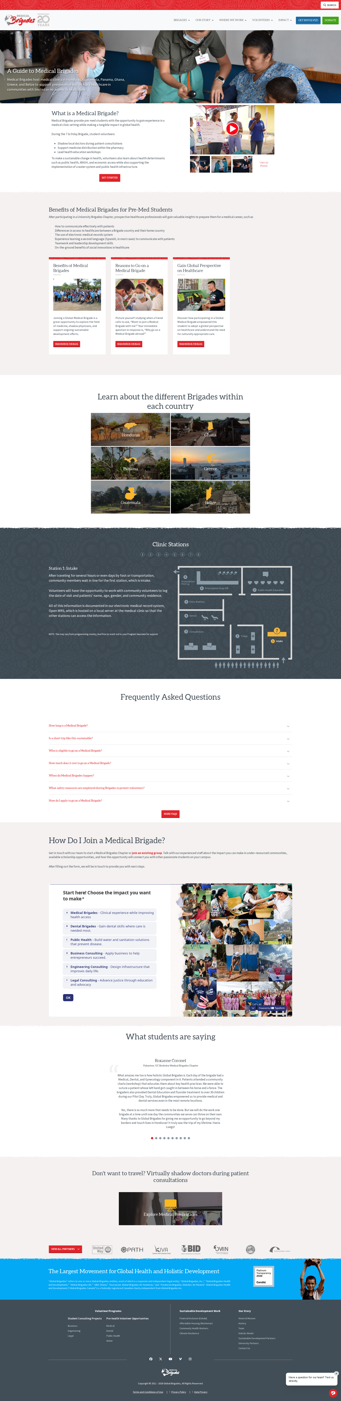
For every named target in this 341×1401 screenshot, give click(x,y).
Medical (110, 1325)
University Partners (249, 1343)
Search (331, 5)
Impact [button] (283, 20)
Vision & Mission (247, 1318)
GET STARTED (110, 177)
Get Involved (308, 20)
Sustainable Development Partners (257, 1338)
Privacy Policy (178, 1392)
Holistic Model (246, 1333)
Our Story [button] (203, 20)
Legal (71, 1335)
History (242, 1323)
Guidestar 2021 (263, 1276)
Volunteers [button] (261, 20)
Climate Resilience (189, 1333)
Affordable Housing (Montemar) (196, 1323)
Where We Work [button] (231, 20)
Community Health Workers (194, 1328)
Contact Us (244, 1348)
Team (241, 1328)
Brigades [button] (180, 20)
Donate (330, 20)
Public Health (113, 1335)
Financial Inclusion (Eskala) (193, 1318)
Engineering (74, 1330)
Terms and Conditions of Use (148, 1392)
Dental (109, 1330)
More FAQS (170, 813)
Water (109, 1340)
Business (72, 1325)
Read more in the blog (66, 343)
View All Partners (63, 1249)
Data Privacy (200, 1392)
